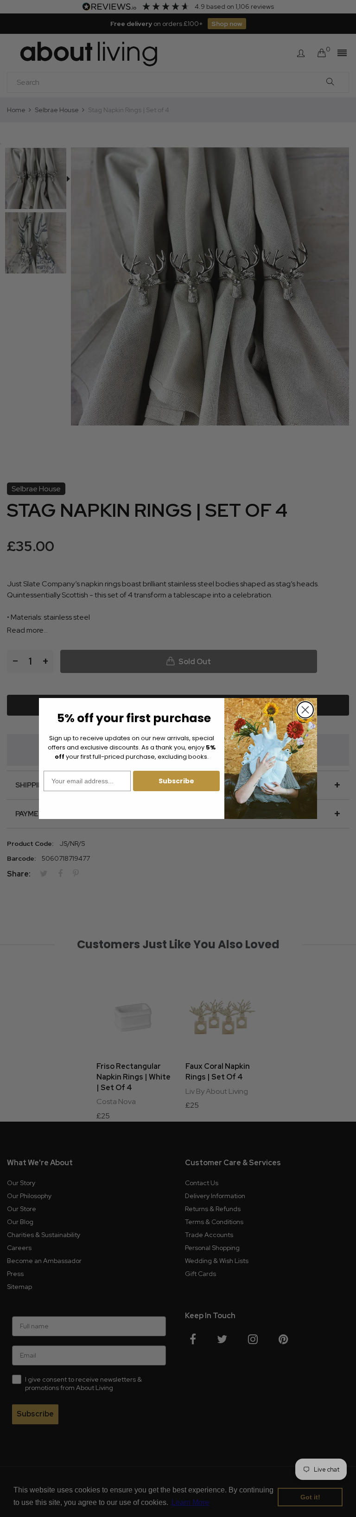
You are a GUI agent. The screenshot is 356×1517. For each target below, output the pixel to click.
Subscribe (176, 781)
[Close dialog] (305, 710)
